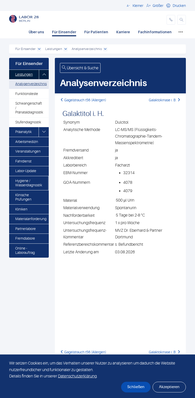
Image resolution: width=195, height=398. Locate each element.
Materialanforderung (30, 219)
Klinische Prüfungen (23, 197)
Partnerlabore (25, 229)
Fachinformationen (155, 32)
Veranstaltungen (28, 151)
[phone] (171, 20)
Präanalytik (23, 132)
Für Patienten (96, 32)
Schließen (135, 387)
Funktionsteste (26, 94)
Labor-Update (25, 171)
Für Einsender (64, 32)
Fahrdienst (23, 161)
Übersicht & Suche (82, 68)
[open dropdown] (39, 49)
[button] (134, 5)
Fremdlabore (25, 238)
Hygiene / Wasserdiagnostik (28, 183)
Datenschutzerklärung (77, 376)
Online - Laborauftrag (25, 250)
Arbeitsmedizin (26, 142)
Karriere (123, 32)
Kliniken (21, 209)
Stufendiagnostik (28, 122)
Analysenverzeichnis (31, 84)
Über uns (36, 32)
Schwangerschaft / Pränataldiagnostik (29, 107)
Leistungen (24, 74)
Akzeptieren (169, 387)
